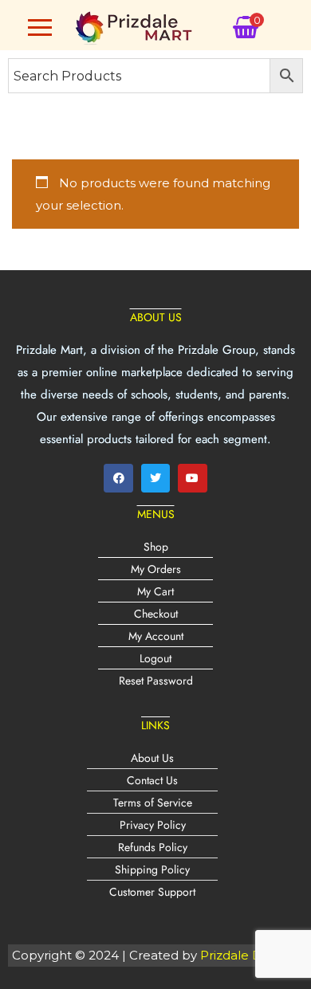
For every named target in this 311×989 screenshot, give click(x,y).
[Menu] (40, 27)
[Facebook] (118, 478)
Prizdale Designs (250, 955)
